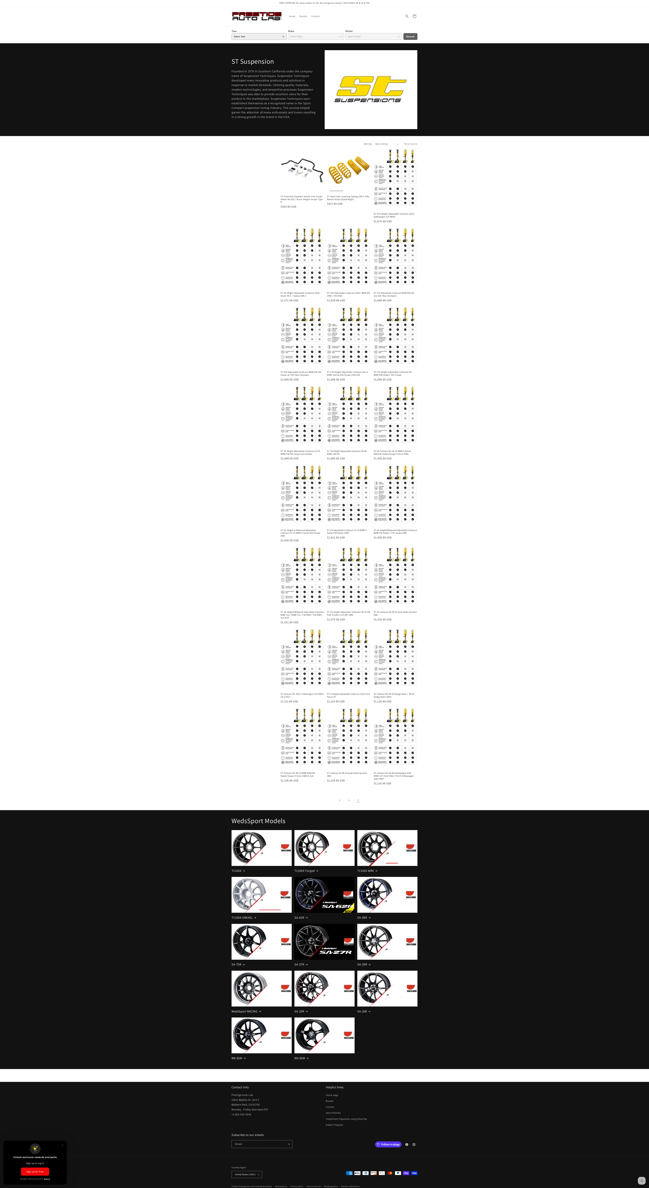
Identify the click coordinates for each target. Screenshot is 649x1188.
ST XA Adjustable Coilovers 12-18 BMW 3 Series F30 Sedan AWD (347, 532)
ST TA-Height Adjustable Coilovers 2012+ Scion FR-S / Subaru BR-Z (300, 294)
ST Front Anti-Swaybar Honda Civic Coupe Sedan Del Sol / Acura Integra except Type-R (302, 199)
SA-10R (362, 1011)
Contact (330, 1106)
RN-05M (299, 1058)
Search (410, 36)
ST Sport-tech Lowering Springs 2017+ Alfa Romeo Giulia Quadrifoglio (348, 198)
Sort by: (368, 143)
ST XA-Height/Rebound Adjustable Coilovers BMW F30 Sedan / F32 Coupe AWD (395, 532)
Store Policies (333, 1112)
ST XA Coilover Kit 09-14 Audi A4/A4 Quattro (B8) (395, 613)
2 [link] (358, 800)
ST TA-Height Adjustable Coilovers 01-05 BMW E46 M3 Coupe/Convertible (300, 452)
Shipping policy (331, 1186)
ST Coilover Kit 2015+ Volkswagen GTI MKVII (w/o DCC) (302, 695)
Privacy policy (297, 1186)
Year (234, 31)
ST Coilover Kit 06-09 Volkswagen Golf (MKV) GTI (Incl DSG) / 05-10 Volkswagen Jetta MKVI (394, 776)
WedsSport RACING (245, 1011)
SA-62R (299, 917)
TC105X (237, 871)
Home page (332, 1095)
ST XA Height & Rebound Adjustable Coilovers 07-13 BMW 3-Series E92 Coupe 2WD (300, 533)
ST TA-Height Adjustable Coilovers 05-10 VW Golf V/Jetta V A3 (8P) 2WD (348, 613)
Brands (330, 1100)
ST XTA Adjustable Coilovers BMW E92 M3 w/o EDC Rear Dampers (394, 294)
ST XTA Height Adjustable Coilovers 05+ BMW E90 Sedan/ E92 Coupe (393, 373)
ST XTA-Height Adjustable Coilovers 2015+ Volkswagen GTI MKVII (394, 215)
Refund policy (281, 1186)
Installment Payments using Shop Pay (346, 1118)
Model (349, 31)
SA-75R (236, 964)
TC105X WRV (365, 871)
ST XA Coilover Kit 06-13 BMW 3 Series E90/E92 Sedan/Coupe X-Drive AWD (392, 452)
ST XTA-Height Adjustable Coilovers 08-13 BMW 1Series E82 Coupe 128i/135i (347, 373)
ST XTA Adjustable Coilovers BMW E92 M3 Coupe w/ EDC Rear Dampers (301, 373)
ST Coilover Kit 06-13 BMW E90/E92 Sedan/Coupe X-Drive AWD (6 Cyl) (298, 774)
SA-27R (299, 964)
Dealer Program (334, 1124)
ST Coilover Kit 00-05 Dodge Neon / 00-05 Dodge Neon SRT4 (394, 695)
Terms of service (313, 1186)
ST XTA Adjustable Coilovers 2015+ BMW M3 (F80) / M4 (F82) (348, 294)
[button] (407, 16)
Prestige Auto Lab (246, 1186)
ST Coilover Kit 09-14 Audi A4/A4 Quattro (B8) (347, 774)
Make (291, 31)
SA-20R (299, 1011)
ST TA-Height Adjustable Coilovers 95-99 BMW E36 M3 (346, 452)
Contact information (350, 1186)
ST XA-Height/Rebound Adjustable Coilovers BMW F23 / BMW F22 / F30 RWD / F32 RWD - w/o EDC (302, 615)
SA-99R (362, 917)
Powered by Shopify (263, 1186)
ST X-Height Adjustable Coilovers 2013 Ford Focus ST (348, 695)
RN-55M (237, 1058)
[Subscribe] (288, 1144)
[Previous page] (340, 800)
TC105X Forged (304, 871)
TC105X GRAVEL (242, 917)
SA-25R (362, 964)
